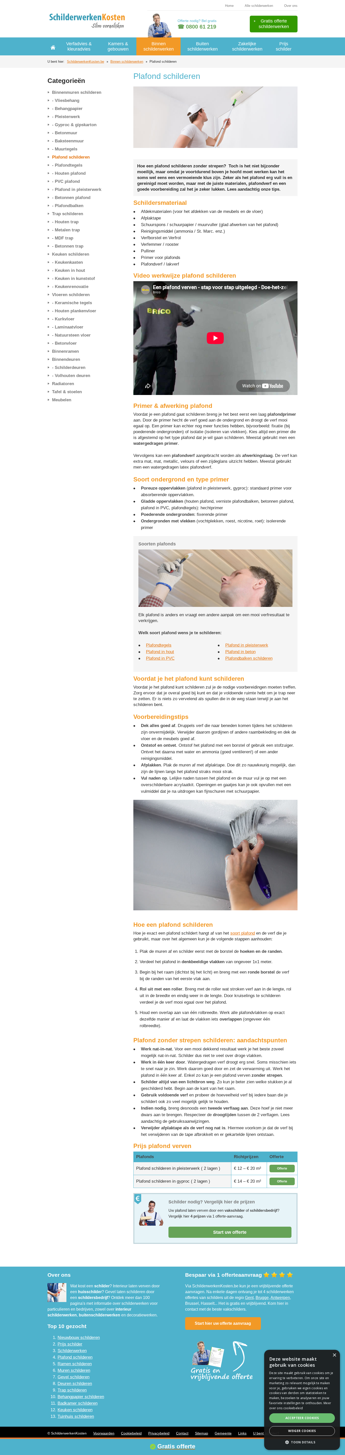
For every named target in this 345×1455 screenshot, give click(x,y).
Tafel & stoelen (67, 391)
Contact (182, 1433)
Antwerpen (280, 1297)
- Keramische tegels (72, 302)
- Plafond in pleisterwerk (76, 189)
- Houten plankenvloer (74, 310)
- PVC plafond (66, 181)
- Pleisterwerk (66, 116)
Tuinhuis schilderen (76, 1416)
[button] (302, 1442)
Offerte (282, 1168)
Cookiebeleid (131, 1433)
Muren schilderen (74, 1370)
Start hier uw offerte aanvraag (223, 1323)
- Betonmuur (64, 132)
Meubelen (61, 400)
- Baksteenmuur (68, 141)
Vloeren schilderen (71, 294)
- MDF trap (62, 238)
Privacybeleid (158, 1433)
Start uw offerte (230, 1232)
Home (229, 6)
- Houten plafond (69, 173)
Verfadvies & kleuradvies (79, 46)
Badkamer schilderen (77, 1403)
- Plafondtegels (67, 165)
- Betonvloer (64, 343)
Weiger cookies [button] (302, 1431)
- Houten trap (65, 221)
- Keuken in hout (68, 270)
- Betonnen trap (67, 246)
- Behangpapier (67, 108)
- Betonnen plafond (71, 197)
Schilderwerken (72, 1350)
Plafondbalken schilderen (249, 658)
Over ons (291, 6)
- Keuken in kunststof (73, 278)
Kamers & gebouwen (118, 46)
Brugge (262, 1297)
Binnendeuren (66, 359)
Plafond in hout (160, 651)
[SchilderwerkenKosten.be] (88, 20)
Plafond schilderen (71, 157)
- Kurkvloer (63, 319)
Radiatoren (63, 383)
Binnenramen (65, 351)
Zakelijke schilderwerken (247, 46)
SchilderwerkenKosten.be (85, 61)
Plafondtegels (158, 645)
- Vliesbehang (65, 100)
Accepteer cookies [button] (302, 1418)
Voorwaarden (103, 1433)
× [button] (334, 1355)
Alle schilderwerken (259, 6)
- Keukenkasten (67, 262)
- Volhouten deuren (71, 375)
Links (242, 1433)
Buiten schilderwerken (202, 46)
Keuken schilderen (70, 254)
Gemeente (223, 1433)
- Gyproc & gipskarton (74, 124)
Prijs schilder (283, 46)
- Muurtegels (64, 149)
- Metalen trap (66, 230)
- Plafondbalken (67, 205)
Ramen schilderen (75, 1363)
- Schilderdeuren (68, 367)
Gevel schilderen (73, 1377)
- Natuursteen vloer (71, 335)
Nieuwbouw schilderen (79, 1337)
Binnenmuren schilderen (76, 92)
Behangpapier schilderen (81, 1396)
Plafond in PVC (160, 658)
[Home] (52, 46)
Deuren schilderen (75, 1383)
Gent (249, 1297)
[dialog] (302, 1400)
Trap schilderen (67, 213)
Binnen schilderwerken (158, 46)
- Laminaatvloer (67, 327)
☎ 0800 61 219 (197, 27)
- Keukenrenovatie (70, 286)
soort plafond (242, 933)
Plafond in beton (240, 651)
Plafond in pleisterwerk (246, 645)
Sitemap (201, 1433)
